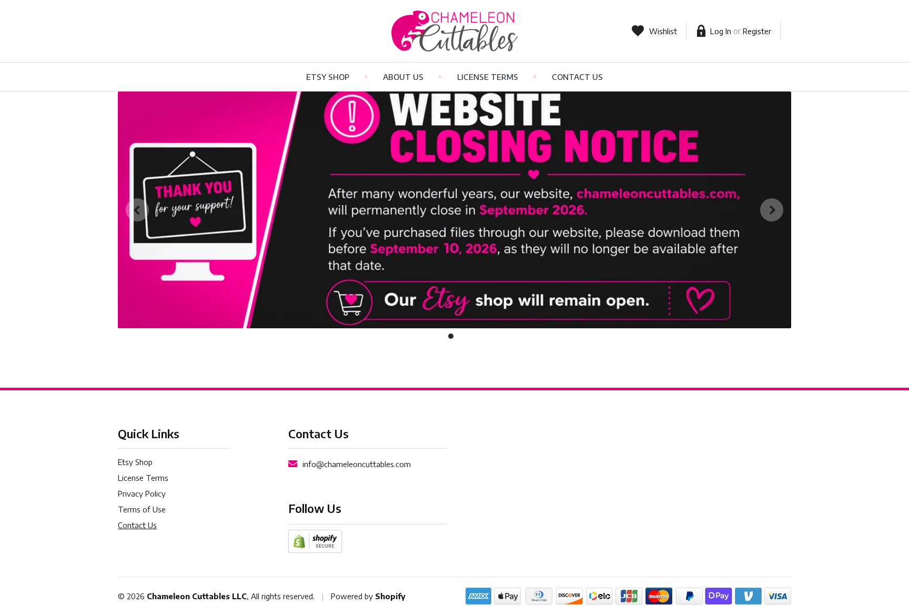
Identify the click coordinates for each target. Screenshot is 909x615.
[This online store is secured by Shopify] (315, 540)
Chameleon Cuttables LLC (197, 596)
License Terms (487, 77)
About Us (403, 77)
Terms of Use (142, 509)
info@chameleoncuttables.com (356, 464)
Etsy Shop (327, 77)
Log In (720, 31)
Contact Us (577, 77)
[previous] (137, 209)
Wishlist (663, 31)
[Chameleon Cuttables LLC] (454, 31)
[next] (771, 209)
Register (757, 31)
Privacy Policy (142, 493)
